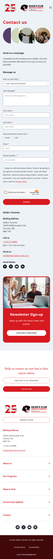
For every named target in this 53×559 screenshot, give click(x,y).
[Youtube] (17, 267)
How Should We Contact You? (15, 134)
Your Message (9, 91)
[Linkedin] (23, 267)
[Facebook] (5, 267)
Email (7, 137)
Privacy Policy (21, 181)
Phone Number (9, 156)
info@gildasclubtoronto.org (14, 450)
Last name (7, 123)
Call (16, 137)
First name (7, 111)
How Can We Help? (11, 79)
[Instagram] (11, 267)
